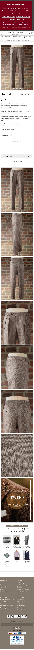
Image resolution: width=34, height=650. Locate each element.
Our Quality (3, 587)
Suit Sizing (3, 603)
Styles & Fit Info (4, 601)
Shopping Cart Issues (6, 608)
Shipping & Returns (5, 585)
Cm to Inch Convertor (6, 605)
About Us (3, 583)
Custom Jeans (8, 17)
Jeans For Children (22, 608)
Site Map (19, 603)
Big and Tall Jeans (22, 591)
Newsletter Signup (17, 622)
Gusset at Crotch (7, 547)
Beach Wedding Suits (23, 589)
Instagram (25, 616)
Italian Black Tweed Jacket (17, 547)
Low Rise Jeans (21, 593)
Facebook (8, 616)
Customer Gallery (22, 585)
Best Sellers (20, 599)
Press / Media (21, 601)
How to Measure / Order (7, 599)
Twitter (15, 616)
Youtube (11, 616)
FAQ (1, 589)
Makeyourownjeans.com (19, 630)
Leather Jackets (16, 19)
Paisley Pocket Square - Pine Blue (7, 564)
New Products (21, 597)
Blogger (18, 616)
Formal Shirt (16, 561)
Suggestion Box (21, 610)
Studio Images (21, 583)
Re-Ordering (3, 597)
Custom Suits (22, 17)
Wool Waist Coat (26, 562)
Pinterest (22, 616)
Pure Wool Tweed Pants (26, 547)
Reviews (19, 580)
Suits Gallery (20, 587)
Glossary (3, 610)
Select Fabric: (7, 156)
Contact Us (3, 580)
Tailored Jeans (21, 605)
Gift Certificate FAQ (5, 591)
